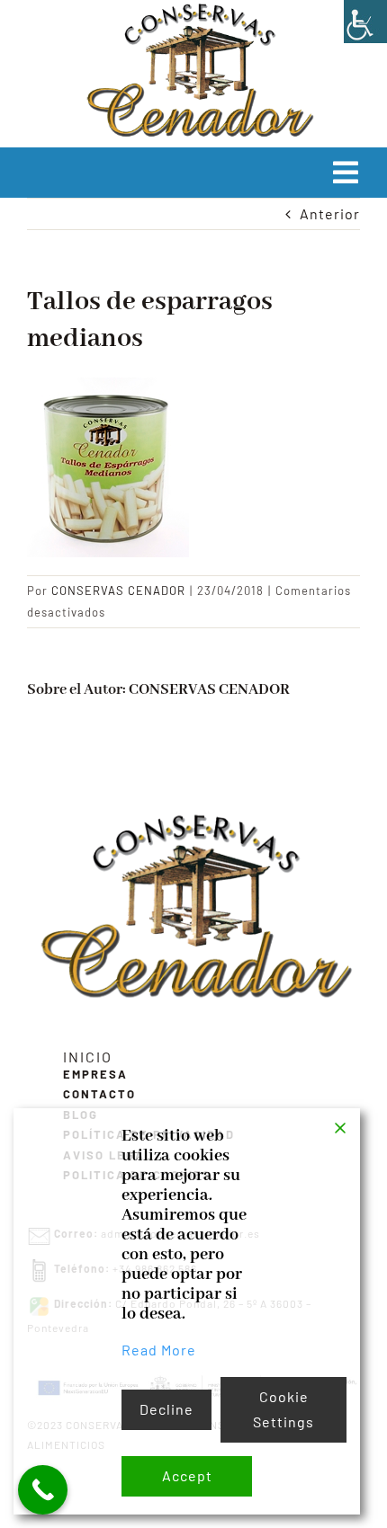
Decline (167, 1408)
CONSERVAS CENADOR (118, 590)
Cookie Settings (283, 1409)
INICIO (87, 1056)
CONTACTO (99, 1094)
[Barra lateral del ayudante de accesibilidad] (365, 21)
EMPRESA (95, 1074)
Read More (159, 1349)
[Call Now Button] (43, 1490)
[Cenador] (193, 816)
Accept (187, 1475)
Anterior (330, 213)
